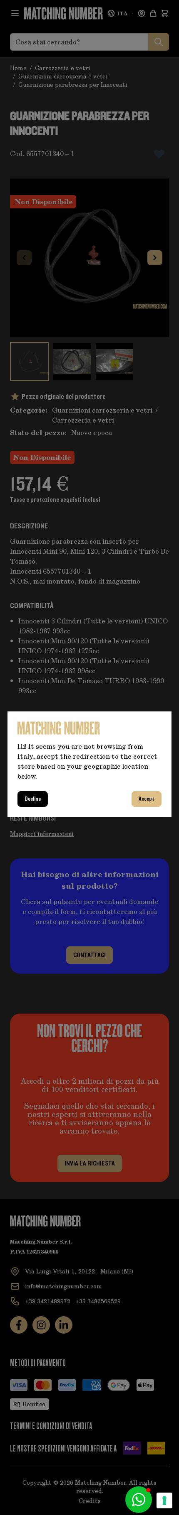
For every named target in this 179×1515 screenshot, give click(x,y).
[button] (138, 1499)
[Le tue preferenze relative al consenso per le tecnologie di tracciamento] (164, 1500)
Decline (33, 799)
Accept (146, 799)
